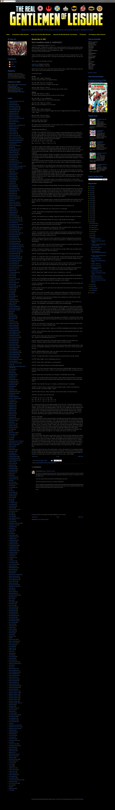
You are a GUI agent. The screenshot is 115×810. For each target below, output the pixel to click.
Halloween (11, 465)
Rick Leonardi (12, 644)
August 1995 (12, 303)
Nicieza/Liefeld (12, 612)
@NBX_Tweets (16, 87)
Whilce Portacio (12, 755)
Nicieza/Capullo (12, 607)
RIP (10, 637)
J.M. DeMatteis (12, 487)
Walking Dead (12, 749)
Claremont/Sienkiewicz (14, 352)
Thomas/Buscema (13, 720)
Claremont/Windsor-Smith (15, 359)
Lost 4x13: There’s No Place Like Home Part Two (98, 245)
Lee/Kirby (11, 528)
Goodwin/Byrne (12, 454)
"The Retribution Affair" (14, 248)
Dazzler (11, 388)
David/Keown (12, 376)
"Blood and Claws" (13, 121)
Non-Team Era (12, 622)
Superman (11, 711)
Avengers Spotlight (13, 306)
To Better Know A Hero (14, 725)
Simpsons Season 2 (13, 694)
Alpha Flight (11, 284)
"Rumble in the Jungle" (14, 205)
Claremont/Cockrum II (14, 337)
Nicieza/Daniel (12, 608)
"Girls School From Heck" (14, 162)
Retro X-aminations (13, 641)
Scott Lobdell (12, 656)
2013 (91, 212)
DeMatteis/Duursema (14, 391)
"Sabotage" (11, 207)
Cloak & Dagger (12, 361)
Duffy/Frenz (11, 403)
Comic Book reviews (13, 363)
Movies (10, 600)
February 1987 (12, 425)
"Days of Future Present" (14, 137)
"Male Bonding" (12, 185)
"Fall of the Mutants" (13, 149)
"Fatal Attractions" (13, 150)
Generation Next (13, 449)
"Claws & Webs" (12, 132)
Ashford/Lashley (12, 299)
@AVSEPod (21, 91)
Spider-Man (11, 704)
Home (8, 34)
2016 (91, 206)
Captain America (13, 323)
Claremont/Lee (12, 344)
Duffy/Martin (11, 406)
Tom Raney (11, 737)
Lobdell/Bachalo (13, 537)
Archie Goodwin (12, 296)
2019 (91, 200)
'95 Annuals (11, 277)
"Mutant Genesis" (13, 188)
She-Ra (11, 667)
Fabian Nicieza (12, 420)
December (93, 223)
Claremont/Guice (13, 342)
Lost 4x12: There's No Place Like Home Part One (98, 256)
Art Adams (11, 297)
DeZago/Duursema (13, 393)
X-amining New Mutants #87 (100, 142)
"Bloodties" (11, 123)
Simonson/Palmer (13, 682)
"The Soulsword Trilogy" (14, 260)
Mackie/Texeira (12, 569)
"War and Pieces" (13, 268)
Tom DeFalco (12, 733)
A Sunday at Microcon (96, 263)
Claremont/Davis (13, 340)
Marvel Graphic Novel (14, 578)
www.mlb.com (35, 64)
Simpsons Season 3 (13, 696)
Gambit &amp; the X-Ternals (15, 441)
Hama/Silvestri (12, 470)
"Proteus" (11, 200)
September (93, 229)
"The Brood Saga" (13, 215)
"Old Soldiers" (12, 191)
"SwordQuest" (12, 214)
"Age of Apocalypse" (13, 109)
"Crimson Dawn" (13, 133)
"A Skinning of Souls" (14, 106)
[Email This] (54, 460)
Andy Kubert (12, 289)
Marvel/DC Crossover (14, 586)
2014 (91, 210)
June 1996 (11, 516)
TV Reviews (83, 34)
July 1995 (11, 513)
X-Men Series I (12, 771)
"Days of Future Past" (14, 135)
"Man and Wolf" (12, 186)
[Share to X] (58, 460)
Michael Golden (12, 591)
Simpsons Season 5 (13, 699)
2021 (91, 196)
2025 (91, 188)
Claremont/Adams (13, 330)
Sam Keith (11, 655)
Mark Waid (11, 572)
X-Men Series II (12, 773)
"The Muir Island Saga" (14, 241)
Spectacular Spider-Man (14, 702)
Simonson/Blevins (13, 670)
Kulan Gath (11, 519)
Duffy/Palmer (12, 408)
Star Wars (11, 706)
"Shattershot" (12, 209)
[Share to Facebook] (59, 460)
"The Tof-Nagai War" (13, 262)
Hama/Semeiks (12, 468)
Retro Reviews (12, 639)
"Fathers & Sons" (13, 152)
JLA (10, 489)
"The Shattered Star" (13, 253)
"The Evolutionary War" (14, 229)
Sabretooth (11, 653)
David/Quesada (12, 379)
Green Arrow (12, 461)
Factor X (11, 422)
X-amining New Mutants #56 (100, 131)
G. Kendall (13, 66)
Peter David (11, 629)
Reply (37, 489)
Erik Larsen (11, 415)
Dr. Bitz (12, 64)
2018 (91, 202)
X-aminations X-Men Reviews (20, 34)
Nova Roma (11, 624)
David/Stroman (12, 381)
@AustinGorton (22, 84)
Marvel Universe (13, 583)
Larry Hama (11, 521)
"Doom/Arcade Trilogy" (14, 142)
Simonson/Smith (13, 689)
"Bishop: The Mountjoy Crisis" (15, 118)
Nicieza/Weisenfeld (13, 619)
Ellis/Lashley (12, 412)
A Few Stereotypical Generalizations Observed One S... (98, 252)
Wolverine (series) (13, 759)
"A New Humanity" (13, 104)
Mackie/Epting (12, 566)
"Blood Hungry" (12, 120)
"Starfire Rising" (12, 212)
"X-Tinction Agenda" (13, 272)
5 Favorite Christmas (13, 279)
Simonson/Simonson (14, 687)
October (93, 227)
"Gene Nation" (12, 159)
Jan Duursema (12, 492)
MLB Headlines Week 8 (96, 247)
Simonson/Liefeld (13, 680)
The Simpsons (12, 716)
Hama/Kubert (12, 466)
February (93, 288)
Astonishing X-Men (13, 301)
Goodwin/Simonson (13, 458)
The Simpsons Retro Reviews (97, 34)
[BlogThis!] (56, 460)
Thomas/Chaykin (13, 721)
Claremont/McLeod (13, 347)
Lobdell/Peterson (13, 547)
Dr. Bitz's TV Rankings (14, 398)
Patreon (11, 627)
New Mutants (12, 602)
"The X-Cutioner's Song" (14, 265)
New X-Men (11, 605)
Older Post (80, 456)
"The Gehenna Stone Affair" (15, 233)
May (92, 237)
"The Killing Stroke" (13, 238)
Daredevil (11, 371)
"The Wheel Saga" (13, 263)
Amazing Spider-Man (14, 286)
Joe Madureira (12, 502)
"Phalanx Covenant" (13, 197)
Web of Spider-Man (13, 754)
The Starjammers (13, 718)
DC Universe (12, 369)
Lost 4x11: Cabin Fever (96, 265)
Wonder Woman (12, 761)
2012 (91, 214)
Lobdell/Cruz (12, 538)
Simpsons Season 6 (13, 701)
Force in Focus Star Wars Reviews (41, 34)
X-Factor (11, 762)
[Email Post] (52, 460)
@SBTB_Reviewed (16, 90)
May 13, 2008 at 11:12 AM (49, 471)
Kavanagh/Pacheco (13, 518)
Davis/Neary (12, 386)
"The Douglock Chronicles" (15, 224)
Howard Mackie (12, 478)
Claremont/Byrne (13, 333)
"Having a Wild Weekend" (15, 168)
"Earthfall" (11, 147)
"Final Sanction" (12, 156)
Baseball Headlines (39, 462)
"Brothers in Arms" (13, 126)
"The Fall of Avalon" (13, 231)
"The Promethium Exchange (15, 244)
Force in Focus (12, 432)
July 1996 (11, 514)
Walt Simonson (12, 750)
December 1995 (12, 396)
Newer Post (34, 456)
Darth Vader (11, 372)
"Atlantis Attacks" (13, 115)
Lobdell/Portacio (13, 549)
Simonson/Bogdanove (14, 672)
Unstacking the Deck (13, 745)
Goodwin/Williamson (13, 460)
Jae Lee (11, 490)
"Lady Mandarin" (13, 178)
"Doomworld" (12, 144)
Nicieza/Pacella (12, 614)
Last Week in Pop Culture (15, 523)
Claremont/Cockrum (13, 335)
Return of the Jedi (13, 643)
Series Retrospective (14, 661)
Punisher (11, 634)
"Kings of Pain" (12, 176)
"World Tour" (12, 270)
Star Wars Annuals (13, 708)
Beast (10, 313)
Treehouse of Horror (13, 740)
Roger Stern (12, 648)
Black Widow (12, 315)
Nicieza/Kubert (12, 610)
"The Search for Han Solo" (15, 250)
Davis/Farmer (12, 384)
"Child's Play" (12, 130)
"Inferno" (11, 171)
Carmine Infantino (13, 325)
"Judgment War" (12, 173)
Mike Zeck (11, 598)
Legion (10, 531)
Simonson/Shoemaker (14, 685)
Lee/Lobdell (11, 530)
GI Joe (10, 437)
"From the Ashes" (13, 157)
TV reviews (11, 713)
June (92, 235)
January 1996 (12, 494)
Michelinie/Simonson (14, 595)
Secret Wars (12, 658)
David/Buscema (12, 374)
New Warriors (12, 603)
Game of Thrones (13, 444)
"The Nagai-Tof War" (13, 243)
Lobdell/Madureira (13, 545)
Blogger (81, 799)
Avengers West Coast (14, 308)
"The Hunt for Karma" (14, 234)
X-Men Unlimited (13, 774)
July (92, 233)
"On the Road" (12, 195)
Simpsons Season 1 (13, 690)
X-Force (11, 764)
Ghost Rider (11, 453)
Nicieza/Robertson (13, 615)
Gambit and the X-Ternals (15, 442)
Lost (10, 559)
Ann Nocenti (12, 291)
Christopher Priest (13, 328)
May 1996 (11, 590)
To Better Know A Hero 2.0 (15, 726)
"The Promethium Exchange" (15, 246)
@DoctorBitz (14, 86)
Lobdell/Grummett (13, 540)
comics (10, 785)
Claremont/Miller (13, 349)
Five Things (11, 429)
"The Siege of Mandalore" (15, 256)
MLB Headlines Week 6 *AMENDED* (96, 268)
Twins (10, 742)
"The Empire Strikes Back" (15, 227)
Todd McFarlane (12, 732)
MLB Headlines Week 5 (96, 276)
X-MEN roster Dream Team (97, 278)
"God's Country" (12, 164)
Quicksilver (11, 636)
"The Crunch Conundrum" (15, 219)
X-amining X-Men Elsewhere (15, 779)
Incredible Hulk (12, 483)
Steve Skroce (12, 709)
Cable (10, 320)
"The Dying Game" (13, 226)
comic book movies (13, 783)
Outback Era (12, 625)
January (93, 290)
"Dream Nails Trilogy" (14, 145)
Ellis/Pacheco (12, 413)
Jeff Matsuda (12, 495)
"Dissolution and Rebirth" (14, 140)
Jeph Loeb (11, 497)
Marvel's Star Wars (13, 584)
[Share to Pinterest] (61, 460)
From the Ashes (12, 434)
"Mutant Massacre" (13, 190)
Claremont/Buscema (13, 332)
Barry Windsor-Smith (13, 309)
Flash (10, 430)
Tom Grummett (12, 735)
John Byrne (11, 507)
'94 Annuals (11, 275)
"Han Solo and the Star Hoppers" (16, 166)
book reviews (12, 781)
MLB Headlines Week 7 (96, 258)
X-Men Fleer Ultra (13, 769)
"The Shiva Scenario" (14, 255)
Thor (10, 723)
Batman (11, 311)
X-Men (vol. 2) (12, 767)
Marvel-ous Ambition (95, 249)
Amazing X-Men (12, 287)
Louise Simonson (13, 564)
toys (10, 786)
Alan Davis (11, 280)
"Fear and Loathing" (13, 154)
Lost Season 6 (12, 562)
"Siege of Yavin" (12, 210)
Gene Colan (12, 446)
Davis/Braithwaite (13, 383)
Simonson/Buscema (13, 675)
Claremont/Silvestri (13, 354)
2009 (91, 219)
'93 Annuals (11, 274)
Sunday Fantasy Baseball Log (50, 462)
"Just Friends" (12, 174)
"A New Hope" (12, 103)
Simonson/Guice (13, 677)
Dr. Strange (11, 400)
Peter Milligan (12, 631)
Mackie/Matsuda (13, 567)
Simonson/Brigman (13, 673)
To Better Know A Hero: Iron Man (98, 280)
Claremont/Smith (13, 357)
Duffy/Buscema (12, 401)
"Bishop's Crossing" (13, 116)
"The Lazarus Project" (14, 239)
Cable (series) (12, 321)
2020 (91, 198)
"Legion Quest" (12, 179)
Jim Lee (11, 499)
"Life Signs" (11, 181)
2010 (91, 217)
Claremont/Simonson (14, 356)
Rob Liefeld (11, 646)
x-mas (10, 790)
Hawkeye (11, 473)
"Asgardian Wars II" (13, 111)
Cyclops (11, 364)
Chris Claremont (13, 327)
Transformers (12, 738)
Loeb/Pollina (12, 554)
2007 (91, 292)
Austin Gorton (39, 471)
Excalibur (11, 417)
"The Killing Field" (13, 236)
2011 (91, 216)
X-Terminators (12, 776)
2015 (91, 208)
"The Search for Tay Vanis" (15, 251)
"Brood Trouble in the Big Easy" (16, 125)
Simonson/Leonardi (13, 679)
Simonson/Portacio (13, 684)
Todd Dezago (12, 730)
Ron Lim (11, 651)
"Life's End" (11, 183)
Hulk (10, 480)
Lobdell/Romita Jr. (13, 550)
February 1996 (12, 427)
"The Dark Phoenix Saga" (15, 221)
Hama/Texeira (12, 471)
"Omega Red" (12, 193)
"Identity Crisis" (12, 169)
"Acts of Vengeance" (13, 108)
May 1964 (11, 588)
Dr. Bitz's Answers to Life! (96, 271)
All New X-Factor (13, 282)
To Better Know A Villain (14, 728)
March (92, 286)
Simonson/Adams (13, 668)
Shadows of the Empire (14, 663)
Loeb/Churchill (12, 552)
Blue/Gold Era (12, 316)
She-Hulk (11, 665)
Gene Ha (11, 448)
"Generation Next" (13, 161)
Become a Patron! (92, 72)
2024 (91, 190)
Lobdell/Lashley (12, 543)
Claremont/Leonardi (13, 345)
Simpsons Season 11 (14, 692)
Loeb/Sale (11, 555)
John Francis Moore (13, 509)
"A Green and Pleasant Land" (15, 101)
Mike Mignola (12, 596)
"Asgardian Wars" (13, 113)
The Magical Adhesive (96, 239)
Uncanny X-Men (12, 743)
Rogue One (11, 649)
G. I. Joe (11, 436)
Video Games (12, 747)
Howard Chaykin (13, 477)
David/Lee (11, 377)
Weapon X (11, 752)
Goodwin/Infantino (13, 456)
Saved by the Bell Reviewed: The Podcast (65, 34)
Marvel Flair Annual (13, 576)
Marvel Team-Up (13, 581)
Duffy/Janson (12, 405)
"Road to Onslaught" (13, 203)
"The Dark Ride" (12, 222)
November (93, 225)
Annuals (11, 292)
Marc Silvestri (12, 571)
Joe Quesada (12, 504)
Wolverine (11, 757)
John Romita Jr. (12, 511)
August (93, 231)
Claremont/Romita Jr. (14, 351)
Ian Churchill (12, 482)
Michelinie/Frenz (13, 593)
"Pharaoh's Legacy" (13, 198)
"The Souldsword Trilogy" (15, 258)
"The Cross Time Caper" (14, 217)
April (92, 284)
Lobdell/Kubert (12, 542)
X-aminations (12, 778)
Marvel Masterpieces (14, 579)
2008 (91, 221)
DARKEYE (93, 282)
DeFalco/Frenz (12, 389)
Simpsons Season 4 (13, 697)
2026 (91, 186)
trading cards (12, 788)
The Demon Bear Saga (14, 714)
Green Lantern (12, 463)
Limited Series (12, 535)
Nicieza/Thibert (12, 617)
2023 (91, 192)
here (24, 78)
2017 (91, 204)
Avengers (11, 304)
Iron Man (11, 485)
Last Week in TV (12, 525)
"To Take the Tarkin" (13, 267)
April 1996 (11, 294)
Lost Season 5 (12, 561)
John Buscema (12, 506)
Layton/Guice (12, 526)
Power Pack (11, 632)
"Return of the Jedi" (13, 202)
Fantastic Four (12, 424)
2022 (91, 194)
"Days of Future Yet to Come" (15, 138)
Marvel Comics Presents (14, 574)
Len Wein (11, 533)
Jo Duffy (11, 501)
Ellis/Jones (11, 410)
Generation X (12, 451)
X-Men (10, 766)
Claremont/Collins (13, 339)
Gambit (10, 439)
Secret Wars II (12, 660)
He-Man (11, 475)
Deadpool (11, 395)
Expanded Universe (13, 418)
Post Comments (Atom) (43, 519)
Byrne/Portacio (12, 318)
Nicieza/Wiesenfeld (13, 620)
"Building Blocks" (13, 128)
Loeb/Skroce (12, 557)
